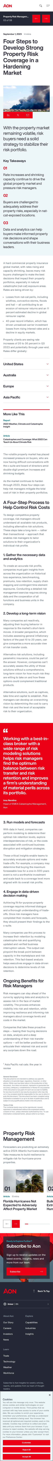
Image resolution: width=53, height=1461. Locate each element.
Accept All (26, 1456)
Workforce (8, 1373)
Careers (7, 1328)
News (6, 1339)
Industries (30, 1328)
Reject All (26, 1449)
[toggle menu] (48, 5)
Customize (26, 1442)
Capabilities (31, 1322)
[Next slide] (16, 1224)
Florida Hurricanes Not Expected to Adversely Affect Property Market (20, 1205)
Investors (8, 1334)
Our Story (8, 1322)
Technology (9, 1361)
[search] (40, 5)
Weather (7, 1367)
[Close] (50, 1395)
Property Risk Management (16, 16)
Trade (6, 1355)
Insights (29, 1334)
